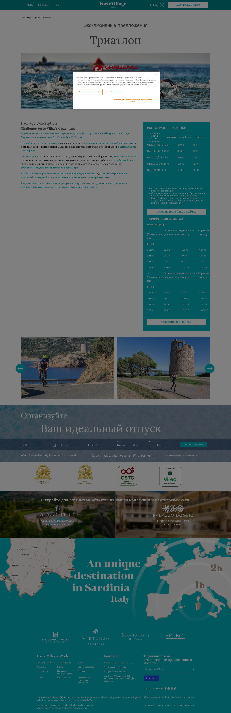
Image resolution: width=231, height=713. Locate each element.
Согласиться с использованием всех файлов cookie (132, 101)
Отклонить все (117, 92)
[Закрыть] (156, 74)
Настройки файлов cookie (89, 92)
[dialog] (116, 90)
